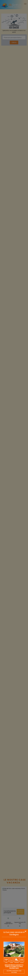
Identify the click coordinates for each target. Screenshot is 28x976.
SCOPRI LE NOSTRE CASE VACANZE (14, 971)
